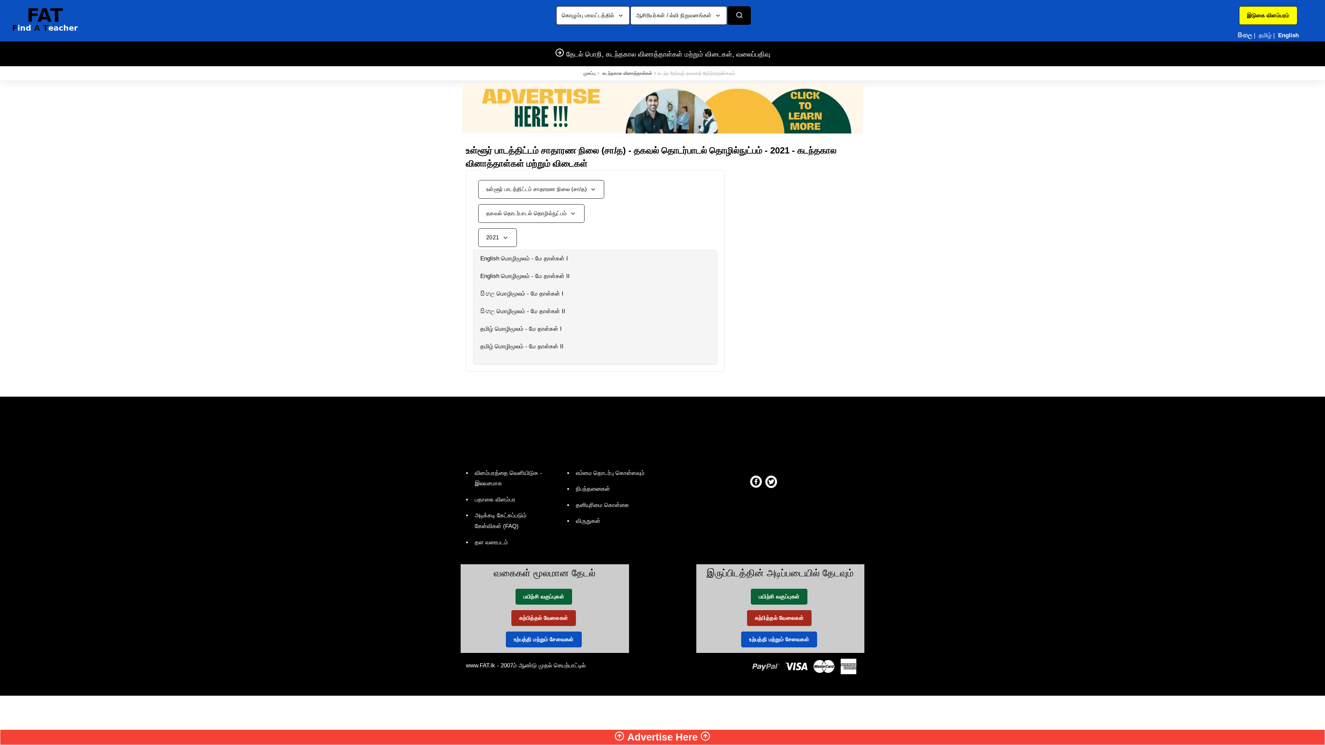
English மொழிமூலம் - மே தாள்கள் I (524, 258)
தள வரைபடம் (491, 542)
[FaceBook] (756, 481)
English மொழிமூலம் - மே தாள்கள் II (525, 276)
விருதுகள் (588, 521)
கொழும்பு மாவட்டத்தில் (589, 15)
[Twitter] (771, 481)
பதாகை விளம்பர (495, 499)
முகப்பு (589, 73)
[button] (1268, 15)
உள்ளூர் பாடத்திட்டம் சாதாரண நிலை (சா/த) (537, 189)
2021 (493, 237)
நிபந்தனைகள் (593, 489)
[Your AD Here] (662, 108)
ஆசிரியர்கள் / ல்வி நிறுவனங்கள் (674, 15)
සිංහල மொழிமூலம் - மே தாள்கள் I (521, 293)
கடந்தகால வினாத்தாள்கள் (627, 73)
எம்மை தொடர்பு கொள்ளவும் (610, 473)
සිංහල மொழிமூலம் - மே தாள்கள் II (522, 311)
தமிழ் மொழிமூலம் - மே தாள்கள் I (521, 329)
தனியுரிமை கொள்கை (602, 505)
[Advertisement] (797, 218)
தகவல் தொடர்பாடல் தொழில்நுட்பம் (527, 213)
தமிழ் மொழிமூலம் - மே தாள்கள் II (521, 346)
